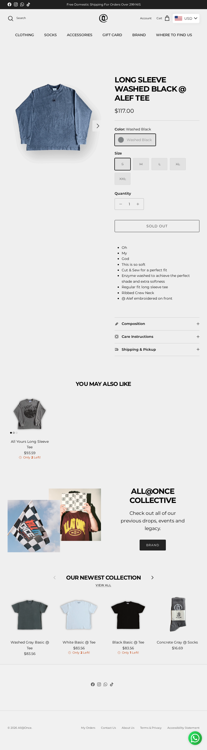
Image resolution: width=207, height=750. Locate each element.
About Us (128, 728)
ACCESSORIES (79, 35)
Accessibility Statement (183, 728)
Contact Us (108, 728)
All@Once (25, 728)
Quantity (123, 193)
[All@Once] (103, 18)
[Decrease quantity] (119, 204)
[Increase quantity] (139, 204)
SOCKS (50, 35)
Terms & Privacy (151, 728)
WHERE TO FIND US (174, 35)
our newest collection (103, 577)
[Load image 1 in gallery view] (56, 123)
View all (103, 585)
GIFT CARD (112, 35)
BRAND (139, 35)
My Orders (88, 728)
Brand (152, 545)
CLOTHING (24, 35)
